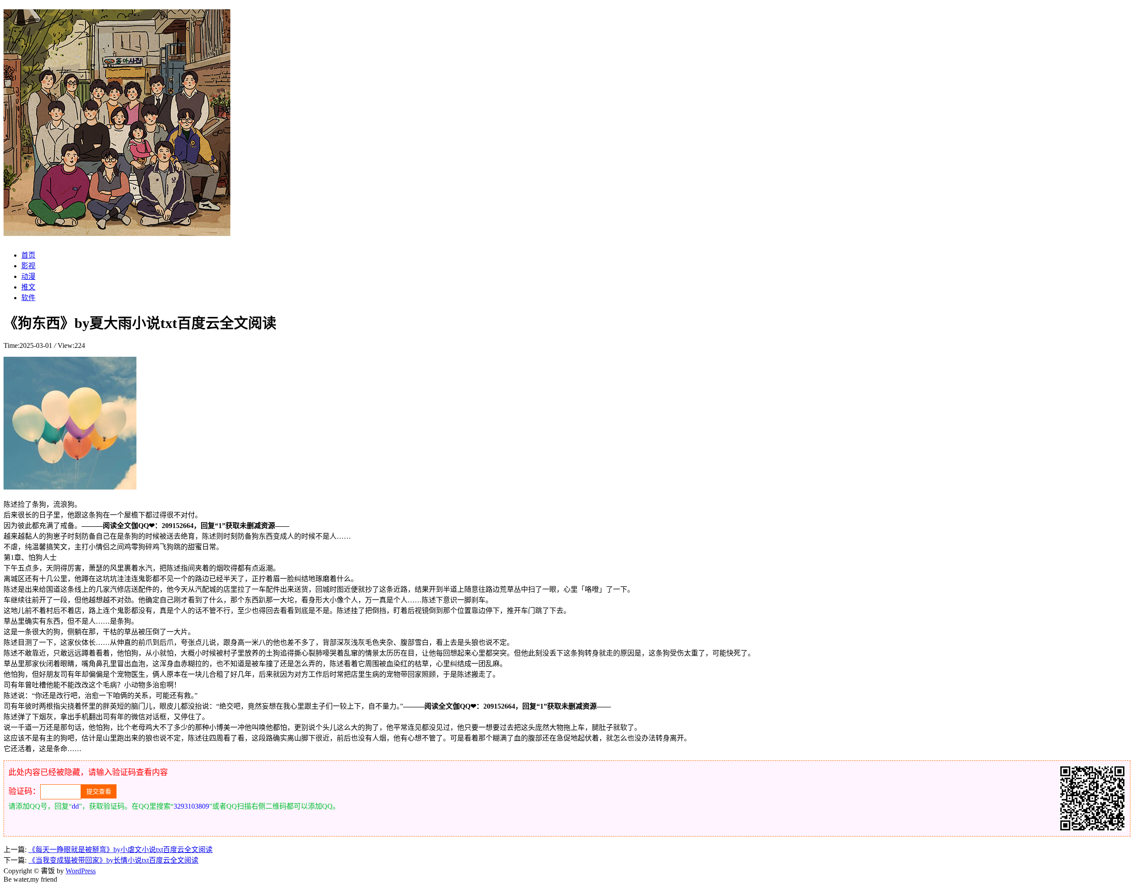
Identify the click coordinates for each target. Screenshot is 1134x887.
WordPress (81, 871)
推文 (28, 287)
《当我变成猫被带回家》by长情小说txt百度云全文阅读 (113, 860)
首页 (28, 255)
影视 (28, 266)
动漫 (28, 276)
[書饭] (117, 231)
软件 (28, 297)
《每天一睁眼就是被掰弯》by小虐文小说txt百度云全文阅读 (120, 849)
